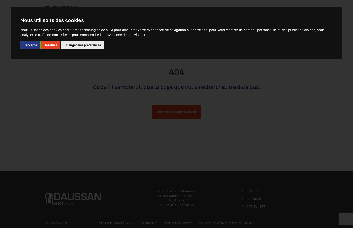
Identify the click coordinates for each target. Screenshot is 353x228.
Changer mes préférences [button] (83, 45)
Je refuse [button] (50, 45)
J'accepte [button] (30, 45)
